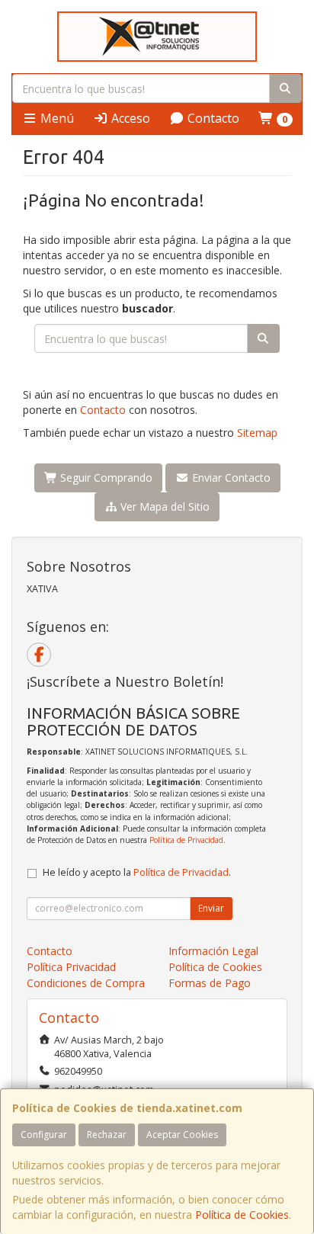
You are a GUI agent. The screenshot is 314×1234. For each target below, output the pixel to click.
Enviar (211, 908)
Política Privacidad (71, 967)
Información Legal (213, 951)
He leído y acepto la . (137, 872)
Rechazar (107, 1134)
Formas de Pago (209, 983)
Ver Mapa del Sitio (163, 506)
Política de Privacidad (186, 840)
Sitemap (257, 432)
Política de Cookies (242, 1214)
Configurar (44, 1134)
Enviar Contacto (230, 477)
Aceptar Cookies (182, 1134)
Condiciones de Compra (86, 983)
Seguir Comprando (104, 477)
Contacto (211, 118)
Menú (55, 118)
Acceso (129, 118)
